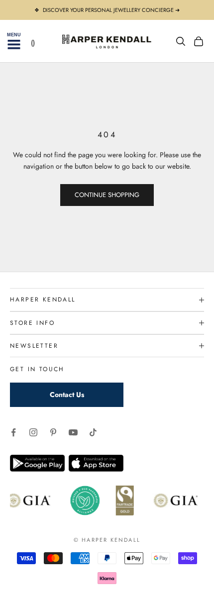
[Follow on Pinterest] (53, 432)
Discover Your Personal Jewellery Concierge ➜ (111, 10)
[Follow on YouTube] (73, 432)
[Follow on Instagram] (33, 432)
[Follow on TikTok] (93, 432)
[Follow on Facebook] (13, 432)
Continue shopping (107, 195)
